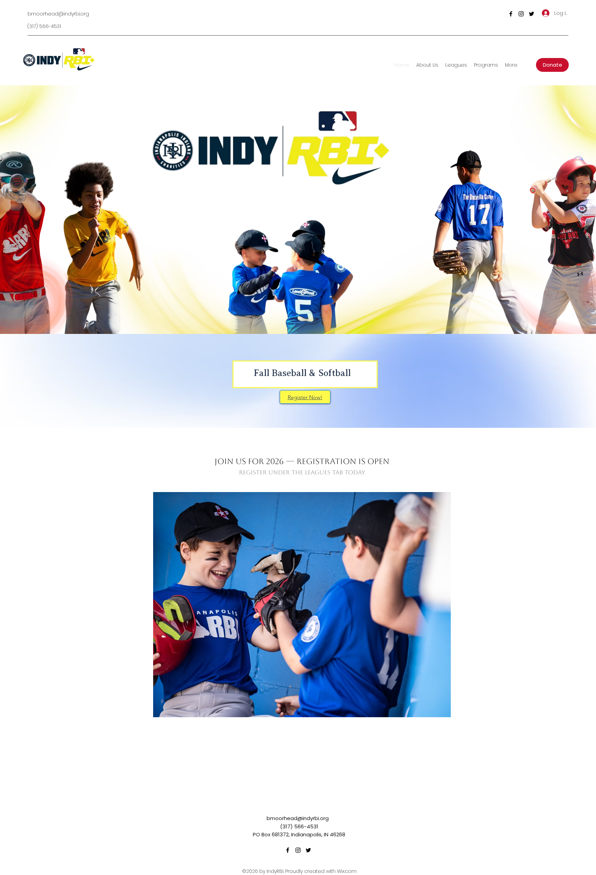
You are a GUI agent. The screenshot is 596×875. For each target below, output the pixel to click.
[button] (302, 604)
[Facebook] (510, 13)
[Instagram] (521, 13)
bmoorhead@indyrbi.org (58, 13)
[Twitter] (531, 13)
